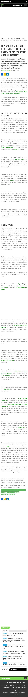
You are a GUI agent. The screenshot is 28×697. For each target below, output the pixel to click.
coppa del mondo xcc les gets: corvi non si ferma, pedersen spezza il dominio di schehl (14, 652)
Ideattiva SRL (17, 694)
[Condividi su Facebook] (2, 74)
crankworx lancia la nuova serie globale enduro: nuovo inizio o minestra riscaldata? (12, 658)
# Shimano (12, 494)
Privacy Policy (6, 692)
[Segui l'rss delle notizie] (5, 74)
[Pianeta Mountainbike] (2, 5)
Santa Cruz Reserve (7, 147)
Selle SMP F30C (19, 159)
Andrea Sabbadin (6, 70)
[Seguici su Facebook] (10, 1)
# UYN (10, 492)
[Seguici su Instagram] (4, 1)
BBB (8, 447)
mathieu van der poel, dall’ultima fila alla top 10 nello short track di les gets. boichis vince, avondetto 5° (14, 640)
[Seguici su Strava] (8, 1)
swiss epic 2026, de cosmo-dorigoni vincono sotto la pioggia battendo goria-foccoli (14, 663)
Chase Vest (21, 427)
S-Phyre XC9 (6, 389)
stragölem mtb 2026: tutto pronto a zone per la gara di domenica (13, 634)
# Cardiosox (16, 492)
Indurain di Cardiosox (7, 360)
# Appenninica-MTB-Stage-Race (9, 490)
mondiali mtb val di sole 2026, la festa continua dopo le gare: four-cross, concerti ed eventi (14, 646)
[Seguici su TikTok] (2, 1)
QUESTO (16, 149)
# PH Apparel (5, 494)
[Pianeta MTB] (7, 678)
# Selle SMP (4, 492)
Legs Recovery (5, 375)
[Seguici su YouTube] (6, 1)
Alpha (20, 284)
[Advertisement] (14, 22)
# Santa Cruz (21, 490)
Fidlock (12, 180)
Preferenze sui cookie (15, 692)
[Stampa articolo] (7, 74)
